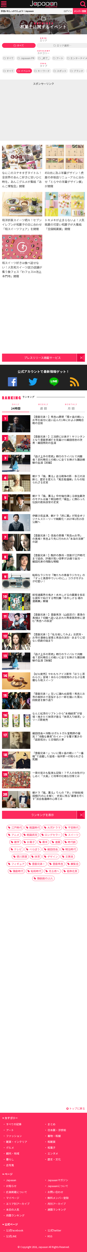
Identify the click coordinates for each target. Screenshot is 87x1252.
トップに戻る (77, 1108)
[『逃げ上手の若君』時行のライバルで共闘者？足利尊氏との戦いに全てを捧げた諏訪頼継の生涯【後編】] (16, 662)
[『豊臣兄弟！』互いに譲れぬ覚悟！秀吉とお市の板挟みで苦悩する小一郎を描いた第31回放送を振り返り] (16, 701)
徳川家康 (22, 856)
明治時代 (70, 849)
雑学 (16, 842)
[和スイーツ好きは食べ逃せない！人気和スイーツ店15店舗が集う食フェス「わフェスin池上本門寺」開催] (22, 247)
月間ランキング (15, 1215)
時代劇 (72, 842)
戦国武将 (32, 835)
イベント (26, 70)
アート (59, 58)
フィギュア (17, 864)
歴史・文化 (54, 1159)
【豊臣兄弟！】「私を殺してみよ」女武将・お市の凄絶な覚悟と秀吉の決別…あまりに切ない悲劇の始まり (58, 637)
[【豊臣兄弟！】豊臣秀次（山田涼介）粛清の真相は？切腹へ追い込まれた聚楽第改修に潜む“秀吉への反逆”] (16, 622)
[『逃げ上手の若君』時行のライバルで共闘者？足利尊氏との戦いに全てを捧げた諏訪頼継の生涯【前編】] (16, 464)
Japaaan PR (27, 58)
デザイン (52, 856)
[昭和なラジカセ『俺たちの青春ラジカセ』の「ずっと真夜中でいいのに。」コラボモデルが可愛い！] (16, 582)
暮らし (10, 1159)
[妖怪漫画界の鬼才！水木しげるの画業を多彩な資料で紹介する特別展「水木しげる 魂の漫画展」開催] (16, 602)
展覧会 (75, 864)
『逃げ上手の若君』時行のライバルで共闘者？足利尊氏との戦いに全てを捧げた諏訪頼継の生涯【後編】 (58, 657)
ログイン (68, 11)
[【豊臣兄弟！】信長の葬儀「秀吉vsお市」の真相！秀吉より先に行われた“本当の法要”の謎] (16, 543)
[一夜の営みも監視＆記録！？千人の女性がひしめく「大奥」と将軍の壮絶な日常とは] (16, 780)
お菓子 (31, 842)
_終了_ (45, 58)
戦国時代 (34, 827)
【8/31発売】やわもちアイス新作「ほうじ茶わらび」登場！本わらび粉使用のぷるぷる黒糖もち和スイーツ (58, 677)
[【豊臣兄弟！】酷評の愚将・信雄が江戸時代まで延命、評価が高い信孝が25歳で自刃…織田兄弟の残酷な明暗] (16, 563)
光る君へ (54, 871)
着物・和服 (54, 1136)
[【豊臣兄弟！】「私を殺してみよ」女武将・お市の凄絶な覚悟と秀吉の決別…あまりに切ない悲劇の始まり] (16, 642)
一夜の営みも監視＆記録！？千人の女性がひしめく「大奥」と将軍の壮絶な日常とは (58, 774)
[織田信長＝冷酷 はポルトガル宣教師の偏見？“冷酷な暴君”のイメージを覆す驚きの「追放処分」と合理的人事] (16, 741)
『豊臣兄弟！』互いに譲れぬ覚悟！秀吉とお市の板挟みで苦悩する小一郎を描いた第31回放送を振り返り (58, 697)
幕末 (45, 842)
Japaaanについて (58, 1186)
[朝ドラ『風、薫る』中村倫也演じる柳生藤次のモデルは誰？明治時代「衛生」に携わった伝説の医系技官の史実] (16, 503)
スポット (62, 70)
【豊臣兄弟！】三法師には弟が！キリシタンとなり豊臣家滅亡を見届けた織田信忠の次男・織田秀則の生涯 (58, 440)
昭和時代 (36, 871)
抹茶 (37, 856)
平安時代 (73, 827)
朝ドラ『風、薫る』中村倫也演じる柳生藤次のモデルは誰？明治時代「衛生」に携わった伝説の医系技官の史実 (58, 499)
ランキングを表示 (42, 815)
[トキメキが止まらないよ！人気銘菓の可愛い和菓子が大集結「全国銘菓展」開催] (65, 205)
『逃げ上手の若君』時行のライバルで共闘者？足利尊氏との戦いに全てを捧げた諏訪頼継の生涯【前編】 (58, 459)
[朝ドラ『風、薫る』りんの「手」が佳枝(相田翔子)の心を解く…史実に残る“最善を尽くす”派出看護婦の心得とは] (16, 800)
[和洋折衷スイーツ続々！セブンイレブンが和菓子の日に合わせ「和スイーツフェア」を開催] (22, 205)
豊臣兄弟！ (38, 864)
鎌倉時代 (18, 871)
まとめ (51, 1124)
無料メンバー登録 (58, 1198)
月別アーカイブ (57, 1204)
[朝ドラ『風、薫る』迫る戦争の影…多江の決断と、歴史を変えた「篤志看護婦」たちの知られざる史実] (16, 484)
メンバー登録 (80, 11)
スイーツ (73, 835)
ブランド (78, 70)
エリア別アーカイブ (18, 1204)
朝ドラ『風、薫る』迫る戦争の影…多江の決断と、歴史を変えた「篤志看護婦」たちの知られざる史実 (58, 479)
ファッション (14, 1136)
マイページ (12, 1198)
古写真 (10, 1165)
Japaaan (43, 4)
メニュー (3, 4)
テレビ (18, 849)
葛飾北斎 (72, 871)
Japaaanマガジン (58, 1180)
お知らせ (11, 1186)
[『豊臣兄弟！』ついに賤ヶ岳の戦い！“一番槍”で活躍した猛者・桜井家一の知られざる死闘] (16, 760)
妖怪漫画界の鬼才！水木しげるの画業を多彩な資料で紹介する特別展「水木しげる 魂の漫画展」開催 (58, 598)
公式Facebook (12, 381)
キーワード (44, 70)
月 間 (71, 406)
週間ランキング (57, 1209)
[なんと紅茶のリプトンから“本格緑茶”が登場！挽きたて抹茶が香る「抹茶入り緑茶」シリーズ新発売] (16, 721)
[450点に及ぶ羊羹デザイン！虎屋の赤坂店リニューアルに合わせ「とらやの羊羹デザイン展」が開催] (65, 157)
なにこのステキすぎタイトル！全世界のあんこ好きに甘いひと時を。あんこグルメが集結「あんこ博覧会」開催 (22, 179)
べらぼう (34, 849)
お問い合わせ (55, 1192)
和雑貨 (51, 1142)
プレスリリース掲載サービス (42, 357)
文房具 (69, 856)
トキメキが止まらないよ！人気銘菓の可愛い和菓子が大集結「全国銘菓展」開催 (64, 224)
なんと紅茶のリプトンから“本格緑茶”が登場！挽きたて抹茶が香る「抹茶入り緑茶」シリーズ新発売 (58, 716)
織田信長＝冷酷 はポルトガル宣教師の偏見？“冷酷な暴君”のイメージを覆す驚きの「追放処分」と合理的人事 (57, 736)
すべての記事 (13, 1124)
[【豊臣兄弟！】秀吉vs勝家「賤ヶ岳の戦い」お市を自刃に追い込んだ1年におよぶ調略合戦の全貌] (16, 424)
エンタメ (53, 1153)
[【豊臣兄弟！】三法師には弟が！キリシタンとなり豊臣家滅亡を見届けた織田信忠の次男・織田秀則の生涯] (16, 444)
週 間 (43, 406)
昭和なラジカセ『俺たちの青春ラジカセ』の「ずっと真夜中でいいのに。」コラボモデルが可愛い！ (58, 578)
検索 (83, 4)
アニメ (15, 835)
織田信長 (52, 849)
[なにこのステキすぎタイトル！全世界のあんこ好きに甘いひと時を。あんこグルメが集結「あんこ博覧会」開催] (22, 157)
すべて (20, 45)
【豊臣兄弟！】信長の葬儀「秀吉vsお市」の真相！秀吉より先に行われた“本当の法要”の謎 (58, 538)
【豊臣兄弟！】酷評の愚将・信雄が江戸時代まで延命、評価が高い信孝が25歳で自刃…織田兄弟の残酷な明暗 (58, 558)
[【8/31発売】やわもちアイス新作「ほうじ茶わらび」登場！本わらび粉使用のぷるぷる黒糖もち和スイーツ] (16, 681)
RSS (74, 381)
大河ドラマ (53, 827)
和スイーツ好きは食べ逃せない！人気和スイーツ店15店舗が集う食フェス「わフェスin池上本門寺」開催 (22, 269)
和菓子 (51, 1147)
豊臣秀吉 (58, 864)
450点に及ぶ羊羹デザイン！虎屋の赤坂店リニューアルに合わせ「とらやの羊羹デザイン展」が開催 (64, 179)
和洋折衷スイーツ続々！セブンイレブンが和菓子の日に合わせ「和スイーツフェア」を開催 (22, 224)
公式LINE (53, 381)
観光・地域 (12, 1153)
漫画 (57, 842)
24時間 (16, 406)
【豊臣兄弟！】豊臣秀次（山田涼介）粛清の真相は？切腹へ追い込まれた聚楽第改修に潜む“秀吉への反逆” (58, 618)
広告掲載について (16, 1192)
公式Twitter (33, 381)
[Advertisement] (30, 112)
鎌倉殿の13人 (45, 878)
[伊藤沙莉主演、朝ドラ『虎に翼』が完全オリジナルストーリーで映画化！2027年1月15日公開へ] (16, 523)
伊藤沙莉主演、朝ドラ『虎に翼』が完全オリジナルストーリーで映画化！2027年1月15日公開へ (58, 519)
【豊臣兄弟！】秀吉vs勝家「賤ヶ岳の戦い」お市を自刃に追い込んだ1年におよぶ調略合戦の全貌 (58, 420)
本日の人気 (12, 1209)
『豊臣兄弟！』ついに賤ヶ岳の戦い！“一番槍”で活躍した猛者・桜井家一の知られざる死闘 (58, 756)
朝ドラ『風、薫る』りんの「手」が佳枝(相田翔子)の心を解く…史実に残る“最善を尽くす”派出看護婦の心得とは (58, 796)
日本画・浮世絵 (57, 1130)
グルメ (10, 1147)
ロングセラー (52, 835)
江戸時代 (16, 827)
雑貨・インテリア (16, 1142)
